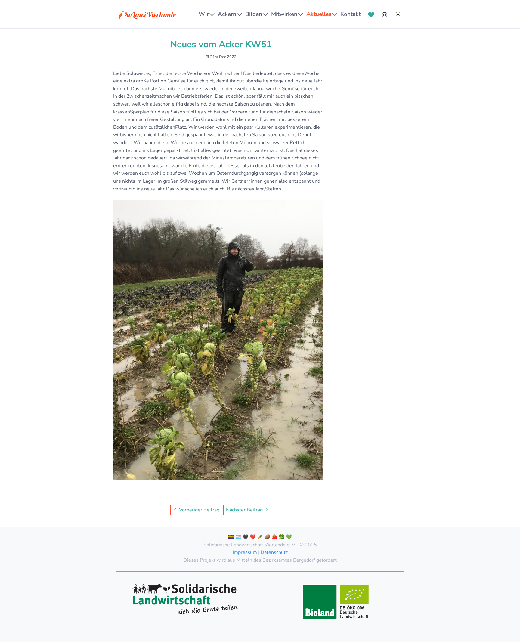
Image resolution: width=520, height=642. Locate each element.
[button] (217, 471)
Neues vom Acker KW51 (221, 44)
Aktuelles (318, 14)
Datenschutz (274, 552)
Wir (204, 14)
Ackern (227, 14)
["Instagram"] (384, 14)
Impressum (245, 552)
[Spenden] (371, 14)
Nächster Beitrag (245, 510)
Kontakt (350, 14)
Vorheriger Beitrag (198, 510)
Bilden (253, 14)
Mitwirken (284, 14)
